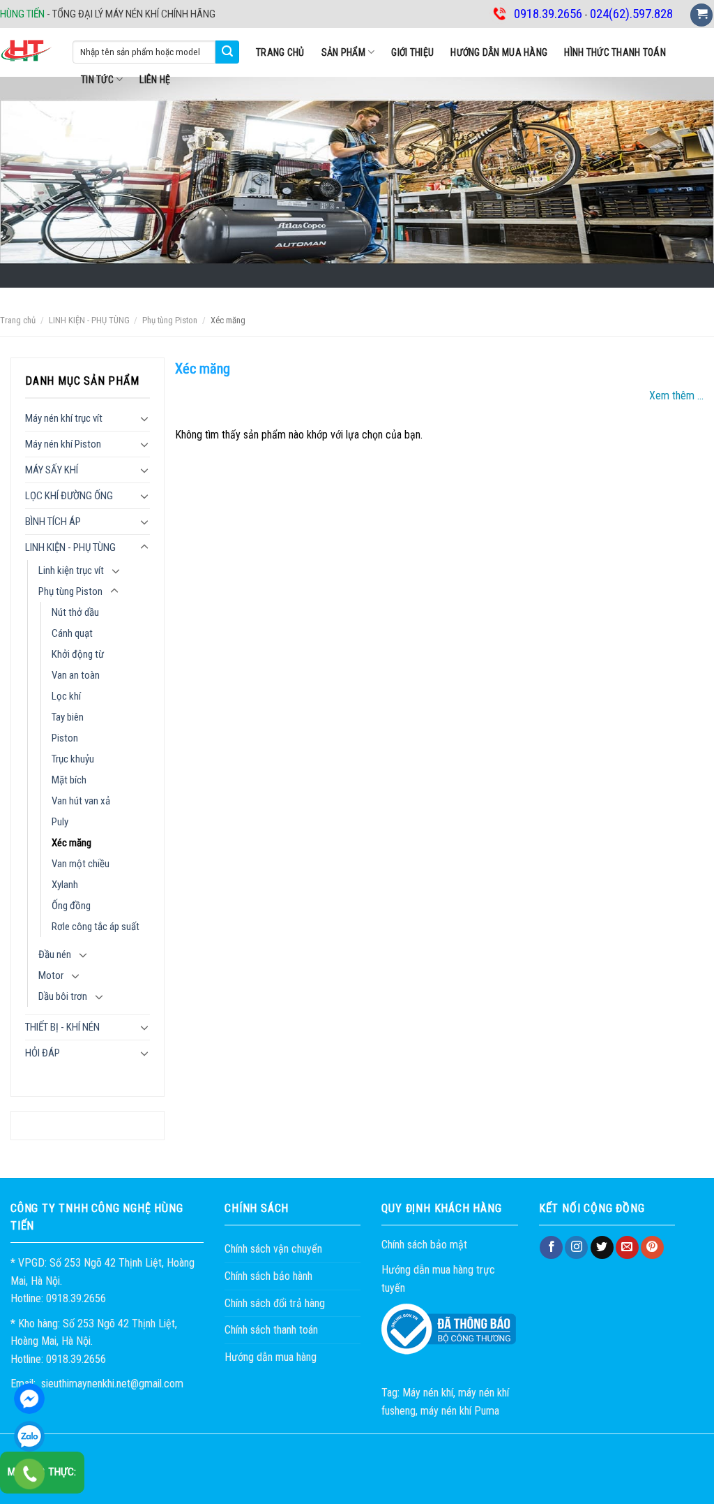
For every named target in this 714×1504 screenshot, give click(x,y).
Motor (50, 975)
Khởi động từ (78, 654)
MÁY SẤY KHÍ (51, 470)
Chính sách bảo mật (424, 1244)
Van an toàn (76, 675)
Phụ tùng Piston (169, 320)
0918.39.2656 (29, 1436)
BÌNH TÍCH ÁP (53, 521)
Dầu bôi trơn (62, 996)
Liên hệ (154, 79)
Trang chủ (280, 52)
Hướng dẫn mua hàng (498, 52)
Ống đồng (71, 905)
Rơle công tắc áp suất (95, 926)
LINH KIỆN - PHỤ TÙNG (89, 320)
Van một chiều (80, 863)
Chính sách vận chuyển (273, 1248)
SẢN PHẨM (343, 52)
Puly (60, 822)
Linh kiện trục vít (71, 570)
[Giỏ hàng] (701, 15)
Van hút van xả (81, 801)
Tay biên (68, 717)
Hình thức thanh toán (615, 52)
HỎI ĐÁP (42, 1053)
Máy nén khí (427, 1392)
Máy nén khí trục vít (63, 418)
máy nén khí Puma (459, 1410)
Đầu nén (54, 954)
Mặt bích (69, 780)
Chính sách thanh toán (271, 1329)
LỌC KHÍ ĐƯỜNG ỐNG (69, 495)
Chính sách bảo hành (268, 1276)
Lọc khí (66, 696)
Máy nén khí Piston (63, 444)
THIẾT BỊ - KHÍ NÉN (62, 1027)
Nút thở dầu (75, 612)
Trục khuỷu (73, 759)
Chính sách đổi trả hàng (275, 1303)
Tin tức (97, 79)
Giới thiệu (412, 52)
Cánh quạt (72, 633)
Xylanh (65, 884)
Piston (65, 738)
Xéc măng (71, 842)
